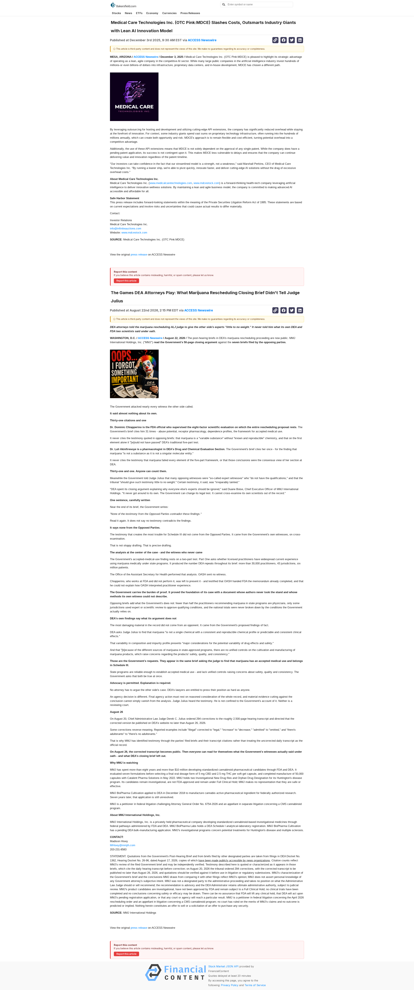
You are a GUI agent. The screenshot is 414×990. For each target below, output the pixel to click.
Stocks (116, 13)
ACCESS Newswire (202, 40)
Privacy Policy (229, 985)
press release (139, 254)
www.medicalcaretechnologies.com (171, 183)
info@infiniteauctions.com (125, 228)
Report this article (126, 280)
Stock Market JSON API (223, 966)
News (128, 13)
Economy (152, 13)
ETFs (139, 13)
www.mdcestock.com (206, 183)
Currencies (169, 13)
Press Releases (190, 13)
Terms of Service (255, 985)
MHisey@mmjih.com (122, 845)
